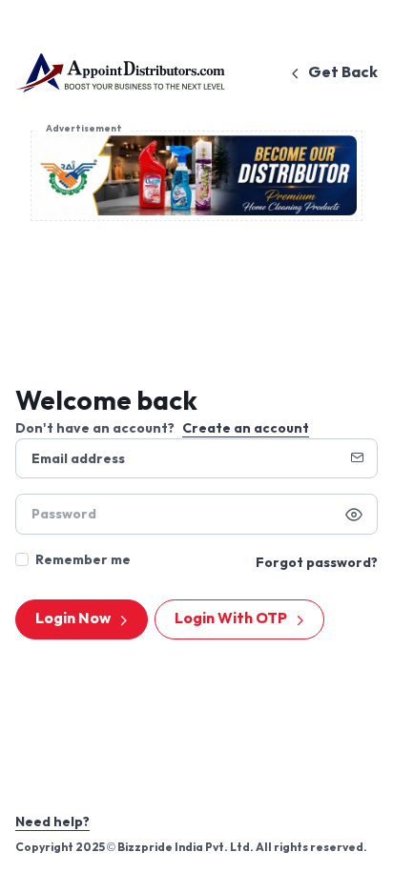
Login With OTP (231, 619)
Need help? (52, 822)
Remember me (83, 560)
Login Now (73, 619)
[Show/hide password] (354, 514)
